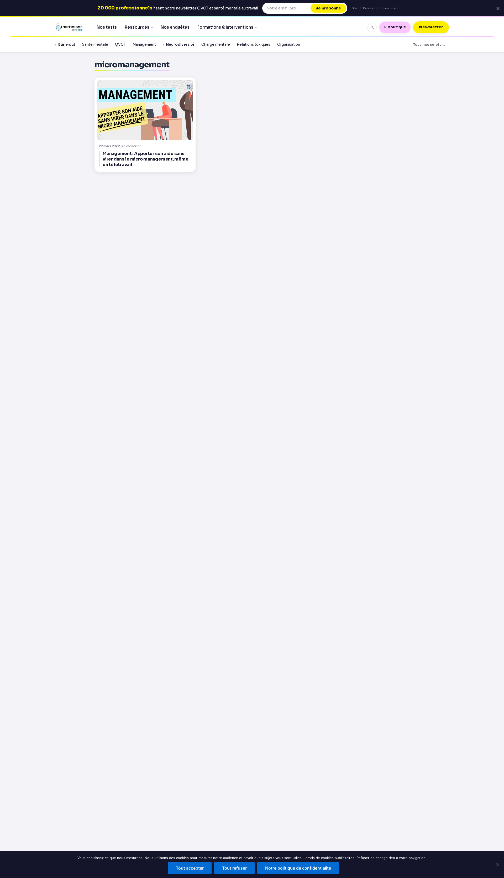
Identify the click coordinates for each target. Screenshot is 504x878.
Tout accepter (190, 868)
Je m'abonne (328, 8)
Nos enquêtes (175, 27)
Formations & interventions (225, 27)
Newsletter (431, 27)
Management (144, 44)
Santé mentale (95, 44)
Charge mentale (215, 44)
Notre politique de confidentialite (298, 868)
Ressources (137, 27)
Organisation (288, 44)
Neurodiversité (180, 44)
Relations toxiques (253, 44)
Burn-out (66, 44)
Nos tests (107, 27)
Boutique (397, 27)
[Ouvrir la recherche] (372, 27)
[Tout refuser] (497, 864)
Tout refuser (234, 868)
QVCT (120, 44)
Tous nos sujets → (429, 44)
